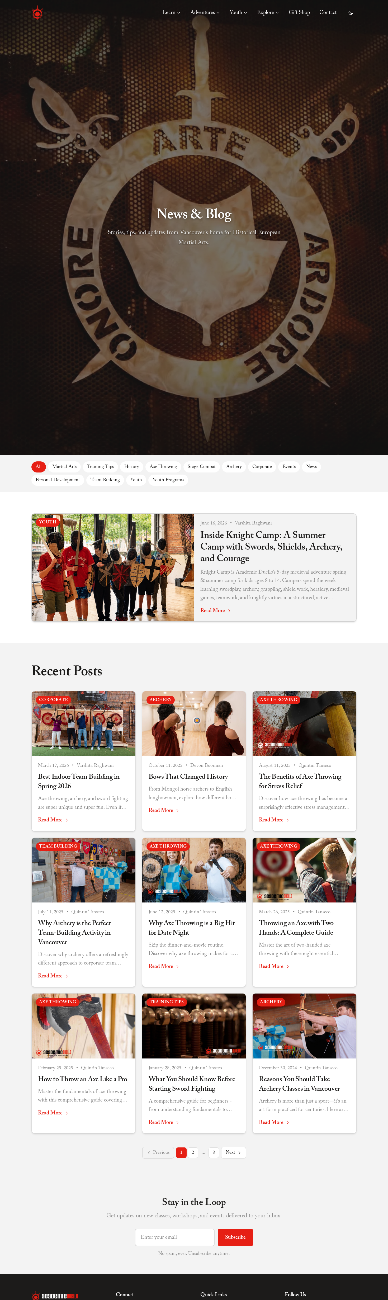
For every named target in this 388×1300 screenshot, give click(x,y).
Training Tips (100, 467)
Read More (212, 610)
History (131, 467)
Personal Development (58, 480)
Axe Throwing (163, 467)
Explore (265, 12)
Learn (169, 12)
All (39, 467)
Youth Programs (168, 480)
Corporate (262, 467)
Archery (234, 467)
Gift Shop (299, 12)
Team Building (105, 480)
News (311, 467)
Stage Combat (202, 467)
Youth (236, 12)
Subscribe (235, 1237)
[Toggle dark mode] (351, 12)
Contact (328, 12)
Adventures (202, 12)
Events (289, 467)
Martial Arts (64, 467)
